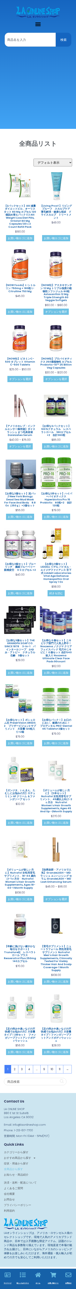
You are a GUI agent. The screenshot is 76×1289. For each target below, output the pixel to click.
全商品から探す (13, 1169)
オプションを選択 (56, 312)
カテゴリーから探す (16, 1152)
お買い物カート (53, 1283)
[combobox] (30, 40)
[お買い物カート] (53, 1275)
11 (59, 1069)
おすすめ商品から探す (17, 1158)
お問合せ (9, 1199)
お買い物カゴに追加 (20, 238)
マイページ (7, 1283)
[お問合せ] (68, 1275)
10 (52, 1069)
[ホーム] (38, 1275)
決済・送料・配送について (20, 1183)
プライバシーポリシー (17, 1205)
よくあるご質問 (13, 1188)
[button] (38, 24)
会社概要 (9, 1194)
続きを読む (56, 593)
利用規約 (9, 1211)
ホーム (38, 1283)
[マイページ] (8, 1275)
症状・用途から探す (16, 1163)
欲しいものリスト (23, 1283)
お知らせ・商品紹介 (16, 1175)
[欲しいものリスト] (23, 1275)
